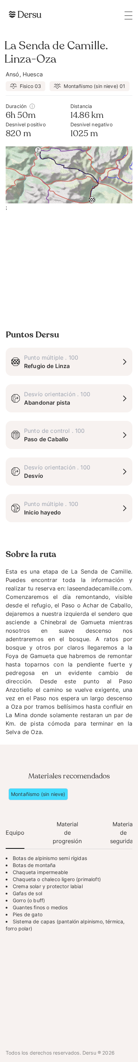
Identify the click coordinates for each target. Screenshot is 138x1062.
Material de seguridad (123, 833)
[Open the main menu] (128, 15)
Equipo (15, 832)
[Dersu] (25, 14)
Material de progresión (67, 833)
